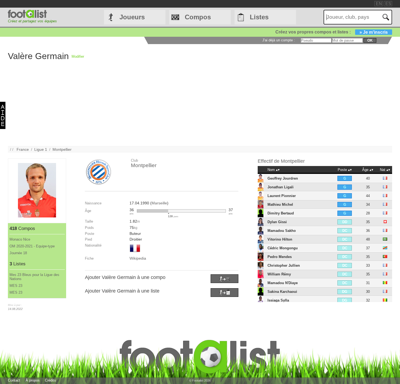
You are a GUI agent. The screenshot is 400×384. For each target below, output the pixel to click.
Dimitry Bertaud (280, 213)
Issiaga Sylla (278, 300)
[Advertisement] (171, 108)
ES (388, 3)
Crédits (50, 380)
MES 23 (16, 286)
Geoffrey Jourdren (282, 178)
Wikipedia (138, 258)
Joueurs (132, 17)
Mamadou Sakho (281, 231)
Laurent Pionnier (281, 196)
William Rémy (279, 274)
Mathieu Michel (280, 204)
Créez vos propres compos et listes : (331, 32)
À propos (33, 380)
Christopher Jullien (283, 265)
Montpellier (62, 149)
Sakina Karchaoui (282, 292)
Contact (14, 380)
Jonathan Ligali (280, 187)
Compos (198, 17)
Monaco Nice (20, 239)
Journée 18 (18, 253)
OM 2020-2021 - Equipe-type (32, 246)
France (23, 149)
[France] (135, 252)
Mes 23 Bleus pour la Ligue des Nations (34, 277)
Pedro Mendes (279, 257)
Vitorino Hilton (279, 239)
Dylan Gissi (277, 222)
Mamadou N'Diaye (282, 283)
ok (370, 40)
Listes (259, 17)
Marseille (159, 203)
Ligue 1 (40, 149)
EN (379, 3)
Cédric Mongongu (282, 248)
